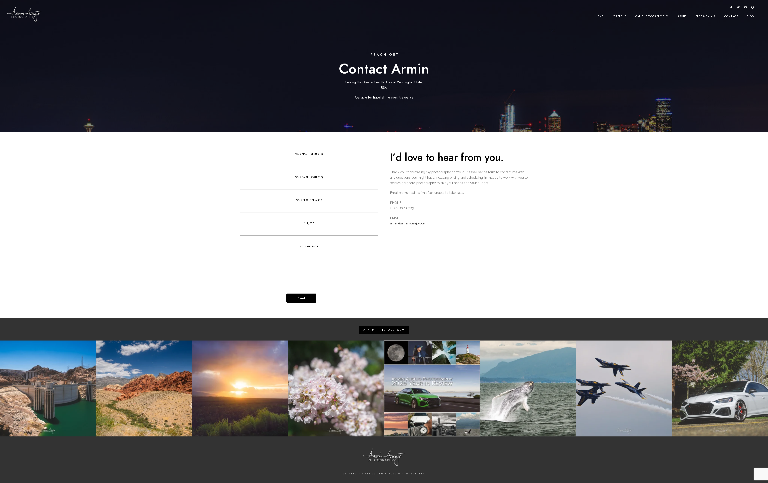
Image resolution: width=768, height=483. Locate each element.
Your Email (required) (309, 177)
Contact (731, 16)
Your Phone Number (309, 200)
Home (600, 16)
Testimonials (705, 16)
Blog (750, 16)
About (682, 16)
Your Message (309, 246)
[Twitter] (738, 8)
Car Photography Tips (652, 16)
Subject (309, 223)
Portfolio (619, 16)
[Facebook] (731, 8)
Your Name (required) (309, 154)
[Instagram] (753, 8)
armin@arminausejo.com (408, 223)
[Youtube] (746, 8)
